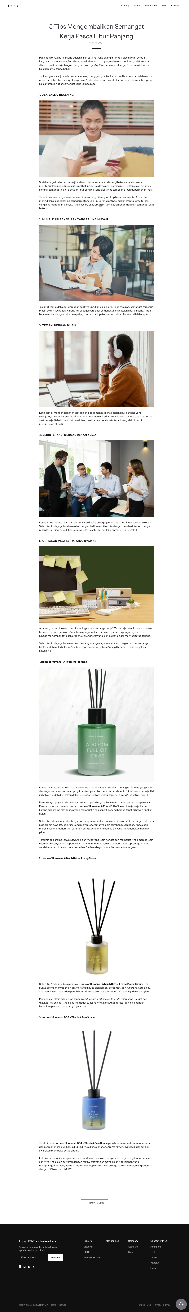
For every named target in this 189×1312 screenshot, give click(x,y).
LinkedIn (154, 1268)
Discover (88, 1246)
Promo (137, 5)
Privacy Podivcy (162, 1304)
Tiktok (153, 1257)
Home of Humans (93, 1257)
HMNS (87, 1252)
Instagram (155, 1246)
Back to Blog (96, 1203)
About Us (133, 1246)
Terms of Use (144, 1304)
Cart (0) (175, 5)
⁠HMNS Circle (151, 5)
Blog (164, 5)
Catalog (125, 5)
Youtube (154, 1262)
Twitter (154, 1252)
